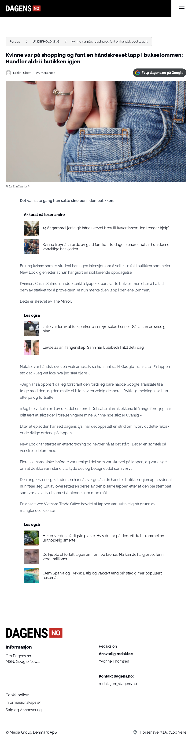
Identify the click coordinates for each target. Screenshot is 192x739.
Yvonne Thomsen (114, 661)
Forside (15, 41)
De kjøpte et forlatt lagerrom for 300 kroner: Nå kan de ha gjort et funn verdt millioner (103, 556)
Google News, (28, 661)
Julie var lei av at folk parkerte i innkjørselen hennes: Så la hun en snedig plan (104, 328)
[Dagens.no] (88, 8)
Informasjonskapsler (23, 702)
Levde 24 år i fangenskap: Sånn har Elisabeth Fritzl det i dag (93, 347)
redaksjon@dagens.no (118, 684)
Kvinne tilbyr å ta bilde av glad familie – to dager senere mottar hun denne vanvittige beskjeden (106, 246)
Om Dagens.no (18, 656)
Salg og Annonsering (24, 710)
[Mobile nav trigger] (181, 8)
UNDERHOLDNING (46, 41)
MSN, (11, 661)
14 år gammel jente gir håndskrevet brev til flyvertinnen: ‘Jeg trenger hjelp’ (106, 228)
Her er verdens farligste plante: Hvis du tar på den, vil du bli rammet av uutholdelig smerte (103, 538)
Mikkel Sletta (22, 73)
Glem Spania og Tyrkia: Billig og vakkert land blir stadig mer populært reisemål (102, 575)
